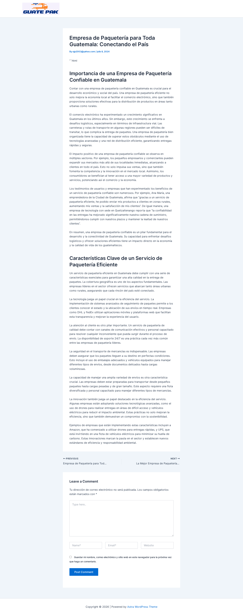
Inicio (181, 8)
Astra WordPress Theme (142, 606)
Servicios (212, 8)
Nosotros (195, 8)
